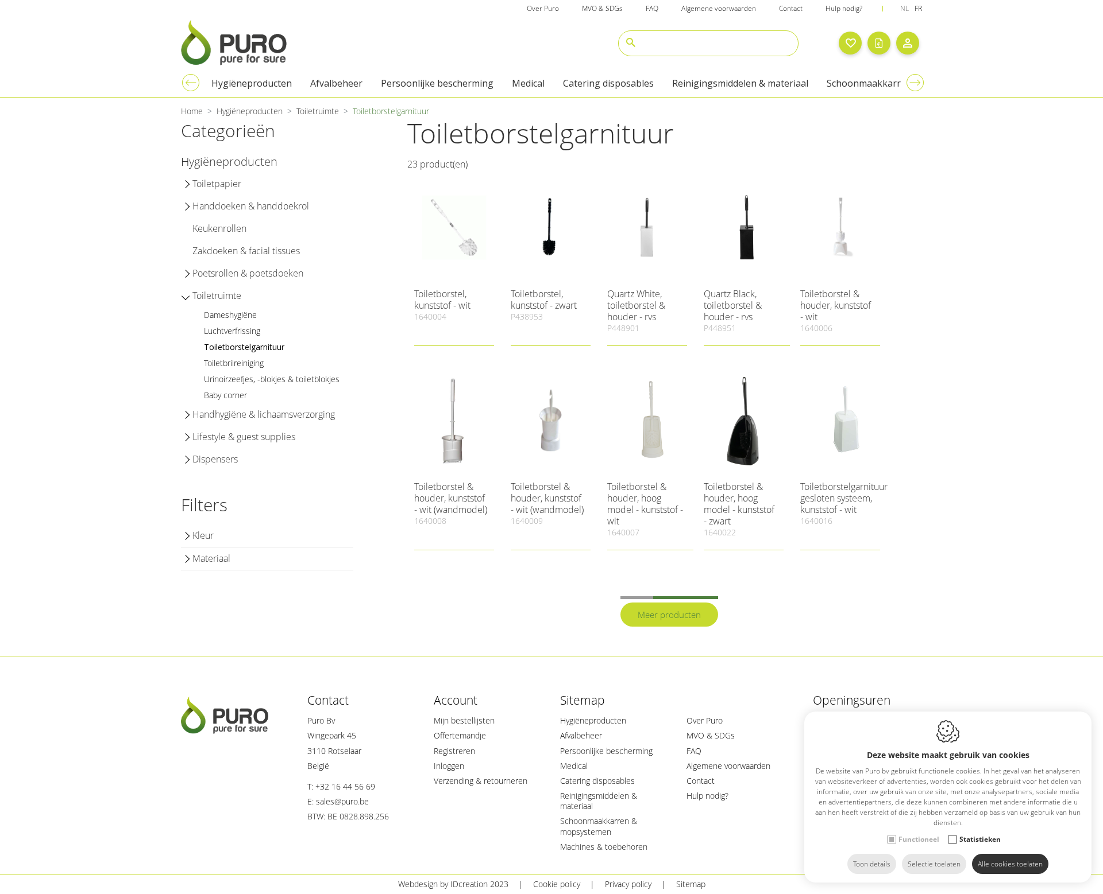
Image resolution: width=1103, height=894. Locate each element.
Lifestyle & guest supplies (243, 436)
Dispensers (215, 459)
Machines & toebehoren (603, 846)
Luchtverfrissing (232, 330)
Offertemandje (460, 735)
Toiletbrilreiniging (234, 362)
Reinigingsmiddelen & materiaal (740, 83)
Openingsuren (851, 700)
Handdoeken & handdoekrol (250, 206)
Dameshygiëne (230, 314)
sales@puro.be (342, 801)
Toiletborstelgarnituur (244, 346)
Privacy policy (628, 884)
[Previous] (190, 82)
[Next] (915, 82)
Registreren (454, 750)
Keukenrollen (219, 228)
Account (455, 700)
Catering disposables (608, 83)
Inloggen (449, 765)
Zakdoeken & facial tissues (246, 250)
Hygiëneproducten (251, 83)
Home (192, 111)
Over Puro (543, 8)
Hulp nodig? (844, 8)
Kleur (203, 535)
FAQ (652, 8)
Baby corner (225, 395)
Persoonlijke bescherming (437, 83)
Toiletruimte (317, 111)
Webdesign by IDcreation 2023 (453, 884)
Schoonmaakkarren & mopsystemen (598, 826)
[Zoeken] (631, 43)
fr (918, 8)
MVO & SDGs (602, 8)
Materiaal (211, 558)
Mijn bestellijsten (464, 720)
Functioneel (918, 839)
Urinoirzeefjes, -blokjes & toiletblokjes (272, 379)
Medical (528, 83)
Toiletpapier (216, 183)
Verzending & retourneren (480, 780)
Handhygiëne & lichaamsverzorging (263, 414)
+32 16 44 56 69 (345, 786)
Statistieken (980, 839)
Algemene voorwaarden (718, 8)
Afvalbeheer (336, 83)
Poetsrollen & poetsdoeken (247, 273)
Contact (791, 8)
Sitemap (582, 700)
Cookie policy (556, 884)
